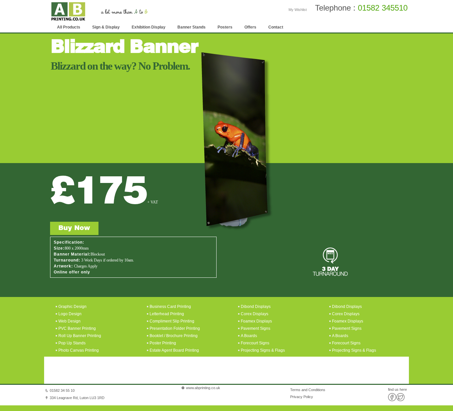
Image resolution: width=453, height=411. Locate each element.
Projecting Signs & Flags (263, 350)
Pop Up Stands (71, 343)
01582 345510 (383, 7)
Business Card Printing (170, 306)
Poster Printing (163, 343)
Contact (275, 27)
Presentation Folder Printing (175, 328)
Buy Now (74, 228)
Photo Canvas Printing (78, 350)
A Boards (249, 335)
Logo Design (69, 314)
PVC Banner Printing (76, 328)
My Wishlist (298, 10)
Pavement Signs (255, 328)
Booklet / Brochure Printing (174, 335)
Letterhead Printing (167, 314)
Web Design (69, 321)
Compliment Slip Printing (172, 321)
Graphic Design (72, 306)
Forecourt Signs (255, 343)
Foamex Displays (256, 321)
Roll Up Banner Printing (79, 335)
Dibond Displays (256, 306)
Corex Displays (254, 314)
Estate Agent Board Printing (174, 350)
